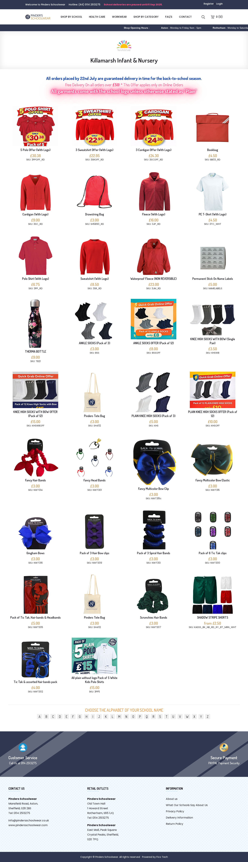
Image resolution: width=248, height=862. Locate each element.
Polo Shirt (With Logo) (35, 278)
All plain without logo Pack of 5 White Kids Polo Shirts (94, 680)
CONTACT (185, 17)
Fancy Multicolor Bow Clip (153, 489)
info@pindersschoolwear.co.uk (28, 820)
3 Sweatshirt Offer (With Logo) (94, 150)
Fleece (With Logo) (153, 214)
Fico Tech (162, 857)
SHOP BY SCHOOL (71, 17)
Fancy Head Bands (95, 480)
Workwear (119, 17)
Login (219, 3)
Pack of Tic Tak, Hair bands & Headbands (35, 617)
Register (209, 3)
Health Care (97, 17)
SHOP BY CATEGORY (145, 17)
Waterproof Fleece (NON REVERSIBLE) (153, 278)
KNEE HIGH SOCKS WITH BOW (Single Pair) (212, 341)
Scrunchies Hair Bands (153, 617)
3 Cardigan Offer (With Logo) (153, 150)
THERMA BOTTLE (35, 351)
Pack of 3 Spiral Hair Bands (153, 553)
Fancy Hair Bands (35, 480)
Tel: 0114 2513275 (19, 813)
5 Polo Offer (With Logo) (35, 150)
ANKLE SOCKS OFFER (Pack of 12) (153, 343)
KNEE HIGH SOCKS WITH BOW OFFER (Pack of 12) (35, 414)
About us (171, 799)
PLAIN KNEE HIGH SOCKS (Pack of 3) (153, 416)
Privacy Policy (175, 811)
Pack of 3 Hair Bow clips (94, 553)
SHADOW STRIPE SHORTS (212, 617)
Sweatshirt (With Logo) (94, 278)
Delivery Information (179, 818)
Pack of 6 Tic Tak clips (213, 553)
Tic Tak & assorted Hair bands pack (35, 682)
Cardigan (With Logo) (35, 214)
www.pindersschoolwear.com (28, 825)
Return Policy (174, 824)
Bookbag (212, 150)
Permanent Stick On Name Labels (212, 278)
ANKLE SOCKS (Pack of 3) (94, 343)
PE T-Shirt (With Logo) (212, 214)
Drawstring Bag (94, 214)
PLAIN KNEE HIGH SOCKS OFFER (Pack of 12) (212, 414)
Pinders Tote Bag (94, 416)
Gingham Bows (35, 553)
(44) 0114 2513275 (89, 4)
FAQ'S (168, 17)
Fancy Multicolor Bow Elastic (213, 480)
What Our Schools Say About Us (187, 805)
